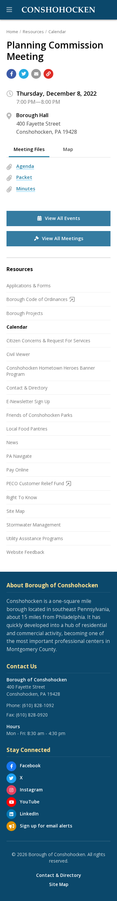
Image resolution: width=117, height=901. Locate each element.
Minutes (25, 188)
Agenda (25, 166)
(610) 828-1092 (38, 705)
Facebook (30, 765)
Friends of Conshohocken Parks (39, 415)
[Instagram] (11, 790)
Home (12, 31)
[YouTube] (11, 802)
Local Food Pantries (26, 429)
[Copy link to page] (48, 74)
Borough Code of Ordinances (37, 299)
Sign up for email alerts (46, 826)
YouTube (29, 802)
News (12, 442)
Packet (24, 177)
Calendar (57, 31)
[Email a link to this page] (36, 74)
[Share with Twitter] (24, 74)
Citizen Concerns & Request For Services (48, 340)
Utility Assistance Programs (34, 538)
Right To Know (21, 497)
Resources (33, 31)
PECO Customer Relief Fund (35, 483)
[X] (11, 778)
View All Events (62, 218)
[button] (9, 9)
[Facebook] (11, 766)
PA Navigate (19, 456)
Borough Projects (24, 313)
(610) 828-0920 (32, 715)
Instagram (31, 789)
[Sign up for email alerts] (11, 826)
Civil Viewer (18, 354)
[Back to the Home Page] (58, 10)
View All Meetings (62, 238)
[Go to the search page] (106, 10)
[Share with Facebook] (11, 74)
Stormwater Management (33, 525)
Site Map (15, 511)
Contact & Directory (26, 388)
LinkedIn (29, 814)
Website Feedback (25, 552)
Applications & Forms (28, 285)
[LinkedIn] (11, 814)
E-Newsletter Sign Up (28, 401)
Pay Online (17, 470)
